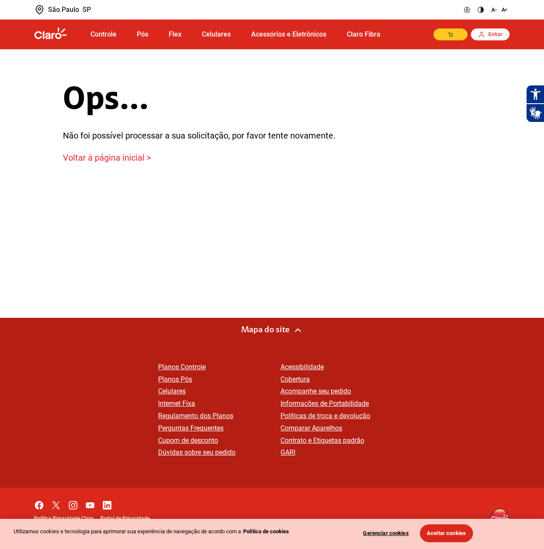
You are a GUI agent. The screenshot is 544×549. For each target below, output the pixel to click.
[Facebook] (39, 503)
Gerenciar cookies (385, 533)
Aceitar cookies (446, 533)
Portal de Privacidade (125, 518)
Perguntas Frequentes (191, 428)
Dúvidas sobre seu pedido (196, 452)
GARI (287, 452)
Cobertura (295, 379)
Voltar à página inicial (103, 158)
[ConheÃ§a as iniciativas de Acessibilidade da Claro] (467, 10)
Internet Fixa (176, 403)
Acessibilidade (302, 367)
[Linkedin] (107, 503)
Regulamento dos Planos (195, 416)
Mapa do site (265, 330)
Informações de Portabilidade (324, 403)
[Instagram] (73, 503)
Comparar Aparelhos (311, 428)
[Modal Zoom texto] (498, 10)
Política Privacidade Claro (64, 518)
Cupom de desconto (188, 440)
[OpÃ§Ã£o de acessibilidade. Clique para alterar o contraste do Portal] (480, 10)
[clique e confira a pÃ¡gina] (57, 34)
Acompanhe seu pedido (315, 391)
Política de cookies (266, 531)
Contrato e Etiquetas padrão (322, 440)
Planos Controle (182, 367)
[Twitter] (56, 503)
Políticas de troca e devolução (325, 416)
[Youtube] (90, 503)
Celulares (172, 391)
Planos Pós (175, 379)
